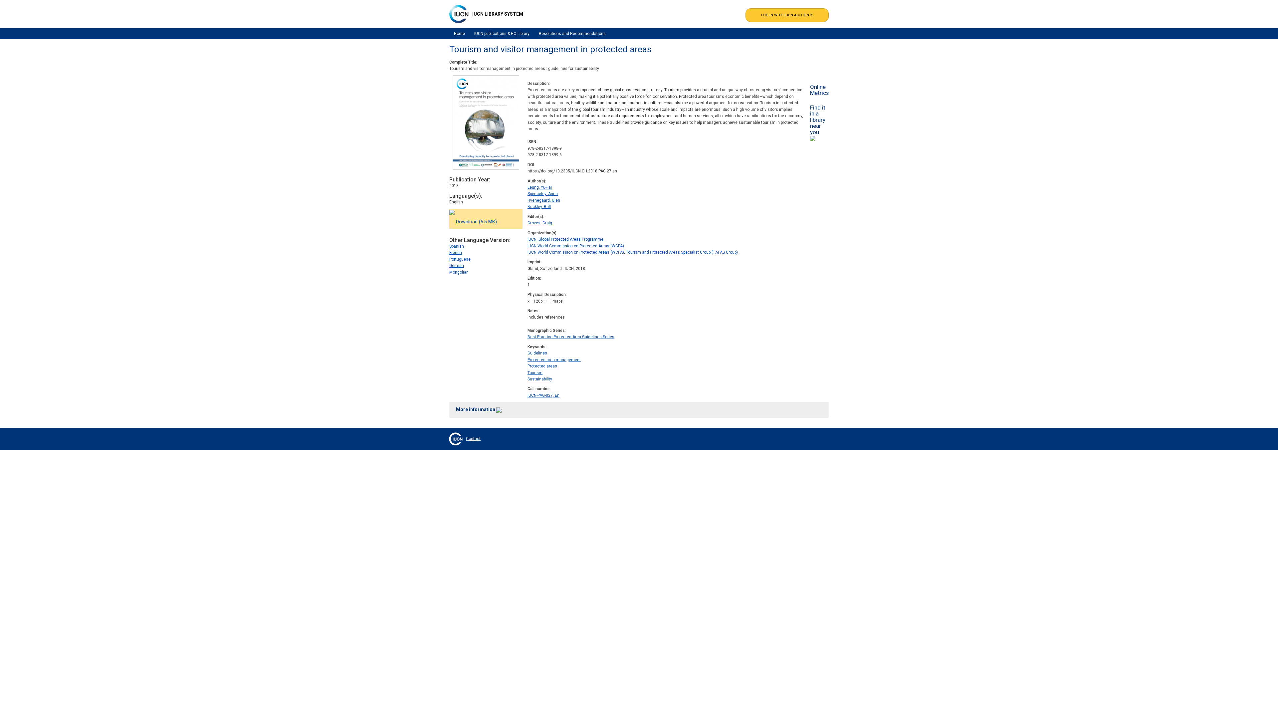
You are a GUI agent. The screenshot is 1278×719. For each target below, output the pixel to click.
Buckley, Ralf (539, 206)
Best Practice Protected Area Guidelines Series (571, 337)
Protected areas (542, 366)
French (455, 252)
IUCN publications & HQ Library (502, 33)
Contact (473, 438)
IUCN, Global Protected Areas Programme (565, 239)
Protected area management (554, 360)
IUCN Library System (497, 14)
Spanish (456, 246)
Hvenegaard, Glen (544, 200)
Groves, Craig (540, 223)
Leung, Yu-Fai (540, 187)
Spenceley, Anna (543, 193)
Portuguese (460, 259)
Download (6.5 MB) (476, 222)
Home (459, 33)
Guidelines (537, 353)
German (456, 265)
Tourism (535, 372)
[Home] (459, 14)
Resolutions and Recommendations (572, 33)
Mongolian (459, 272)
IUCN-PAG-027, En (543, 395)
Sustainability (540, 379)
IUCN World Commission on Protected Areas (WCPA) (576, 246)
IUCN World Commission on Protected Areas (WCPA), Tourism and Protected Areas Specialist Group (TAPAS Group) (633, 252)
